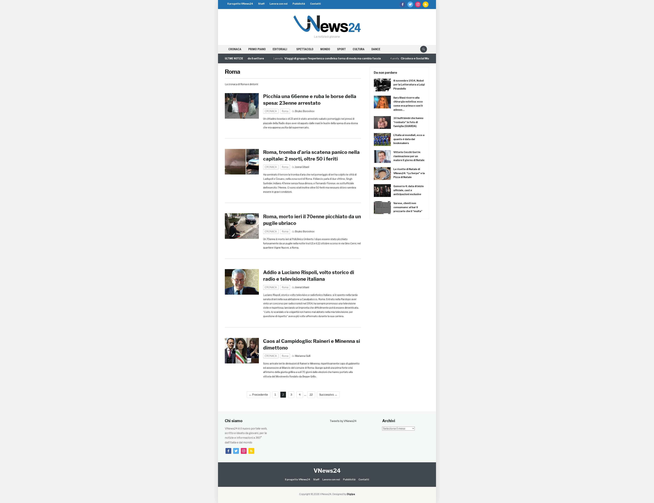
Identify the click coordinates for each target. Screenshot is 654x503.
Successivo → (328, 394)
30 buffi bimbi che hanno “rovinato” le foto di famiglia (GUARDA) (408, 122)
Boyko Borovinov (305, 111)
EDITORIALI (280, 49)
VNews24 (327, 470)
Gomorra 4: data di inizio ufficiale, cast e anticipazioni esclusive (408, 190)
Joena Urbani (302, 166)
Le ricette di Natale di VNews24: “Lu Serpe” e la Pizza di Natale (409, 173)
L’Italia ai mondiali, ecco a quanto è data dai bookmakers (408, 139)
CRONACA (234, 49)
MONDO (325, 49)
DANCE (375, 49)
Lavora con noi (278, 3)
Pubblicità (299, 3)
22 (311, 394)
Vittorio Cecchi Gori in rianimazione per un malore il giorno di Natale (408, 156)
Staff (261, 3)
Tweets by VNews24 (343, 421)
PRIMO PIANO (257, 49)
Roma (285, 111)
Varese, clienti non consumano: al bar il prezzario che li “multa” (407, 207)
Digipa (351, 494)
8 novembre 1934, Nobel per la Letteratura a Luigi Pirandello (409, 84)
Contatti (315, 3)
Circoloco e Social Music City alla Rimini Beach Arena (416, 58)
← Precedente (258, 394)
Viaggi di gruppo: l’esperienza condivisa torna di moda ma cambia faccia (313, 58)
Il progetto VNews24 (240, 3)
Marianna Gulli (302, 355)
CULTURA (358, 49)
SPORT (341, 49)
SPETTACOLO (304, 49)
